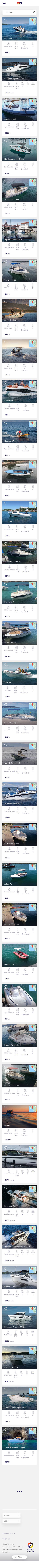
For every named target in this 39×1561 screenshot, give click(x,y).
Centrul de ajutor (8, 1544)
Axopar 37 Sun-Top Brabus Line (17, 1166)
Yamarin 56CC (10, 280)
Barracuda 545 (10, 401)
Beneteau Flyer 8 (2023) (14, 78)
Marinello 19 (9, 602)
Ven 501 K (8, 521)
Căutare (9, 12)
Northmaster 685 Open (14, 159)
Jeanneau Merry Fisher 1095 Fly (17, 1246)
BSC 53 (7, 360)
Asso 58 (7, 682)
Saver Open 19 (10, 723)
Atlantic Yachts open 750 (14, 1407)
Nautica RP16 (10, 441)
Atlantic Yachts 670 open (14, 1448)
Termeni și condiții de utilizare (12, 1547)
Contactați (6, 1552)
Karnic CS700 (10, 1286)
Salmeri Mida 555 (11, 199)
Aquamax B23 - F (11, 119)
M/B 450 (7, 481)
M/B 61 (7, 1125)
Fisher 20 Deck (10, 642)
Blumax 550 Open (11, 844)
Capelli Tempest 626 (12, 763)
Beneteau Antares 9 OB (14, 1327)
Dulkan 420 (9, 964)
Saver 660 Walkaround (13, 803)
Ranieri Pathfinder (11, 1045)
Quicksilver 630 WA (12, 562)
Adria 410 (8, 884)
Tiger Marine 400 (11, 1005)
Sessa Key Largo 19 (12, 320)
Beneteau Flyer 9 (11, 1206)
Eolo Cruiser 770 (11, 1367)
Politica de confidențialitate (12, 1549)
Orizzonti (8, 38)
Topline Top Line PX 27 (13, 239)
